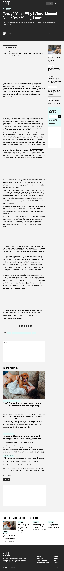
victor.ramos (19, 318)
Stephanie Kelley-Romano (9, 464)
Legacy (11, 401)
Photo (4, 318)
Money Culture (52, 87)
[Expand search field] (55, 3)
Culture (38, 3)
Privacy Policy (51, 121)
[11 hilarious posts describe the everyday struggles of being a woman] (54, 526)
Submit (60, 117)
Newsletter (40, 558)
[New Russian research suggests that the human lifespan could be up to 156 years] (54, 68)
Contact (39, 556)
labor (33, 332)
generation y (22, 332)
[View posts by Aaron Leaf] (4, 33)
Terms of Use (55, 120)
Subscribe (49, 3)
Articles (8, 9)
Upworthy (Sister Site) (43, 562)
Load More (6, 479)
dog (16, 418)
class (9, 332)
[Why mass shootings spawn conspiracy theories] (39, 526)
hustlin (29, 332)
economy (14, 332)
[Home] (3, 9)
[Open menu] (59, 3)
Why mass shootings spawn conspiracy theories (23, 458)
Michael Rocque (20, 464)
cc (9, 318)
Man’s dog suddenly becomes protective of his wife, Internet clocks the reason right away (22, 404)
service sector (31, 142)
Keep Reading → (7, 431)
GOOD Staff (11, 412)
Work (50, 55)
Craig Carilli (6, 445)
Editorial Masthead (42, 560)
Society (22, 3)
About (38, 554)
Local (50, 98)
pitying (28, 52)
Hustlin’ (12, 52)
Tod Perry (5, 412)
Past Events (18, 401)
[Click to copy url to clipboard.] (15, 47)
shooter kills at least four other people (22, 472)
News (17, 3)
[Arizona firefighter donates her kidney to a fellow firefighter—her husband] (54, 100)
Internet (51, 76)
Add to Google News (55, 33)
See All (58, 518)
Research (51, 66)
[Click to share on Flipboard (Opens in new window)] (11, 47)
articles (32, 52)
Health (32, 3)
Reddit (36, 421)
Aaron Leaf (11, 33)
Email (51, 114)
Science (27, 3)
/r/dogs (15, 422)
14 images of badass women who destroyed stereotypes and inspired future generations (22, 437)
